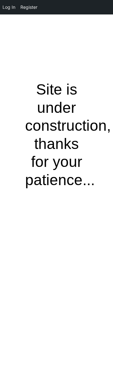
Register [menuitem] (28, 7)
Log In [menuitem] (9, 7)
